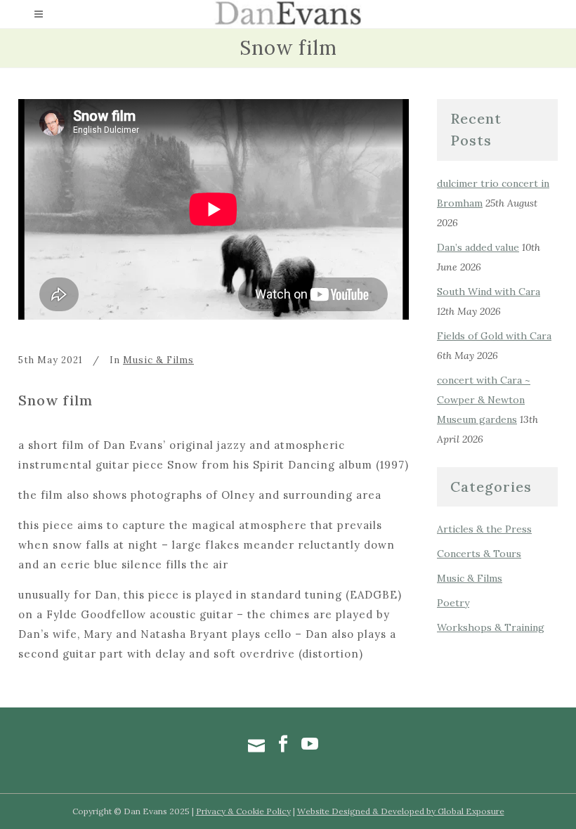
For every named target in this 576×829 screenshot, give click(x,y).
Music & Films (158, 360)
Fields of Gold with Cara (494, 335)
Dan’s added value (478, 247)
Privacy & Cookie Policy (243, 811)
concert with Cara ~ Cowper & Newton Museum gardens (483, 400)
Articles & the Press (484, 529)
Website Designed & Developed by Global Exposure (400, 811)
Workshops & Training (490, 627)
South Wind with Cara (488, 291)
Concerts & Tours (479, 553)
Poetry (453, 602)
